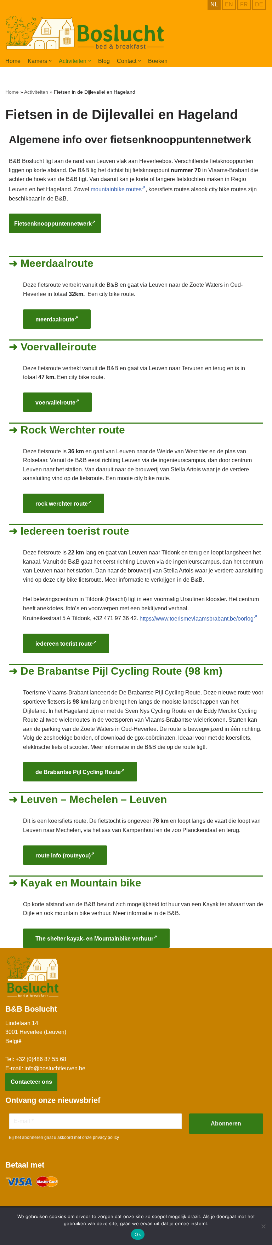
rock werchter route (61, 504)
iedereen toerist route (64, 644)
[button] (50, 60)
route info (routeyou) (63, 856)
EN (229, 4)
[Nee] (263, 1226)
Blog (104, 61)
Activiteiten (36, 92)
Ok (138, 1234)
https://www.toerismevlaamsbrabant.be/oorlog (197, 619)
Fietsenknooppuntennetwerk (53, 224)
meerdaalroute (54, 319)
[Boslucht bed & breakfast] (85, 32)
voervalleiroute (55, 403)
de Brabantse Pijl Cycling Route (78, 772)
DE (259, 4)
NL (214, 4)
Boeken (158, 61)
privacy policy (106, 1137)
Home (13, 61)
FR (244, 4)
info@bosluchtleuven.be (54, 1068)
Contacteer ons (31, 1082)
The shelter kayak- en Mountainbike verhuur (94, 939)
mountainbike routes (116, 189)
